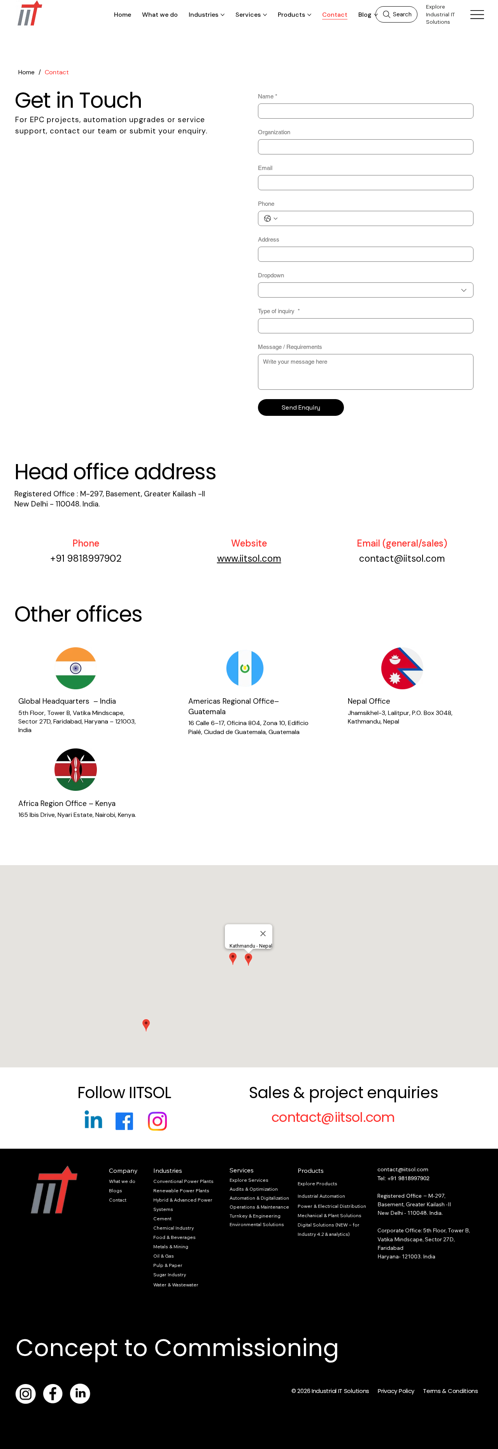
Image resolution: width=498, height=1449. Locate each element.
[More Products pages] (309, 15)
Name (267, 96)
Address (268, 239)
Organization (274, 132)
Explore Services (249, 1180)
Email (265, 168)
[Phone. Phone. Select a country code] (271, 218)
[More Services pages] (265, 15)
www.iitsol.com (249, 558)
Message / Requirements (290, 346)
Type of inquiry (279, 311)
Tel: (382, 1178)
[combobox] (365, 290)
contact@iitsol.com (402, 558)
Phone (266, 203)
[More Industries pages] (222, 15)
